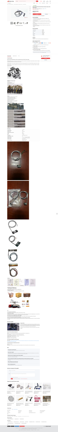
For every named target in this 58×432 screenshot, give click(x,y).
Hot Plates (8, 411)
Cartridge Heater (19, 411)
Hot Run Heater (35, 340)
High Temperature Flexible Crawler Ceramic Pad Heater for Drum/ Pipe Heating (37, 404)
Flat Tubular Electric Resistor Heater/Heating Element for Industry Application (46, 404)
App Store (9, 426)
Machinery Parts (26, 340)
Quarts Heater (14, 341)
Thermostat (29, 340)
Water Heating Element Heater (10, 423)
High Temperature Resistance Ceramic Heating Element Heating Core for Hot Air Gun (20, 404)
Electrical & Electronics (11, 4)
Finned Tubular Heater (11, 341)
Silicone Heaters (8, 410)
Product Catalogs (15, 409)
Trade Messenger (17, 426)
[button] (44, 1)
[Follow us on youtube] (48, 426)
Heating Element (24, 4)
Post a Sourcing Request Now (24, 378)
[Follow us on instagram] (47, 426)
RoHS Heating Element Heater (17, 423)
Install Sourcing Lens (22, 426)
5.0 (43, 56)
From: (10, 370)
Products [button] (17, 1)
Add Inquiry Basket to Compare (19, 25)
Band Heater (32, 340)
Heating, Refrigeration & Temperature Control (18, 4)
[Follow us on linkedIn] (50, 426)
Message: (10, 373)
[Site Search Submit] (37, 1)
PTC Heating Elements (42, 411)
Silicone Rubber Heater (16, 340)
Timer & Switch (8, 412)
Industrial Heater (12, 340)
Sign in (50, 1)
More (7, 424)
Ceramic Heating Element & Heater (32, 412)
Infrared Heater (30, 411)
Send (11, 378)
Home (7, 4)
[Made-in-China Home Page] (10, 1)
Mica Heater (41, 412)
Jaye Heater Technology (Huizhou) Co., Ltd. (38, 8)
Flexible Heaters (30, 410)
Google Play (12, 426)
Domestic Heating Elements (22, 340)
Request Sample (42, 15)
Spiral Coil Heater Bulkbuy (24, 423)
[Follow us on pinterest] (49, 426)
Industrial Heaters (19, 410)
